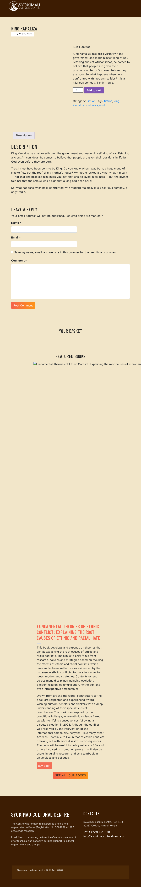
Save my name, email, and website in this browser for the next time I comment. (65, 252)
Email (16, 237)
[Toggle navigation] (128, 6)
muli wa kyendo (96, 105)
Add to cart (93, 90)
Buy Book (44, 765)
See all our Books (70, 775)
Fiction (91, 101)
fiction (108, 101)
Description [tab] (24, 135)
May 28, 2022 (24, 34)
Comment (19, 260)
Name (16, 222)
